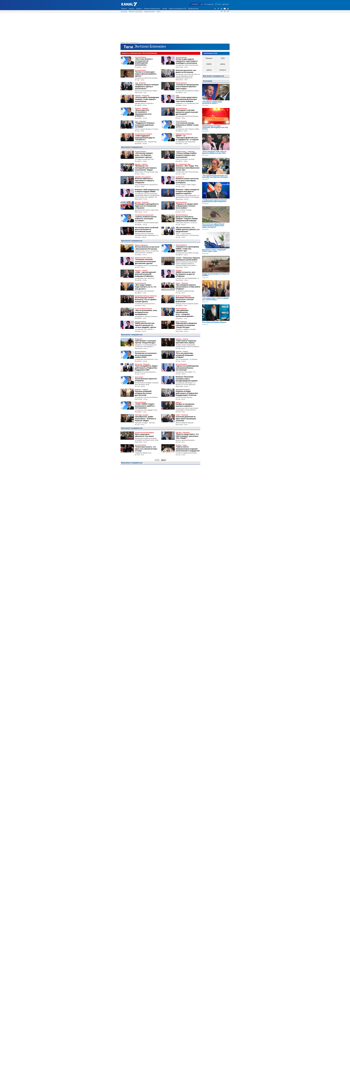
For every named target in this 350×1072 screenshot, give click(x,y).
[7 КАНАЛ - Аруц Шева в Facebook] (218, 8)
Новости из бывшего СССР (177, 8)
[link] (216, 103)
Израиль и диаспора (135, 11)
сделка (209, 70)
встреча (223, 70)
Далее (163, 460)
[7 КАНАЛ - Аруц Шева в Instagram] (221, 8)
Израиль (139, 8)
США (223, 58)
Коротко (131, 8)
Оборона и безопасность (152, 8)
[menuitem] (124, 8)
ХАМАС (209, 64)
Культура (124, 11)
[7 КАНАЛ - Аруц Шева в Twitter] (215, 8)
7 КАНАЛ (123, 42)
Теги (127, 42)
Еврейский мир (193, 8)
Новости (124, 8)
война (222, 64)
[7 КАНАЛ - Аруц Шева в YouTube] (224, 8)
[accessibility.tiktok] (227, 8)
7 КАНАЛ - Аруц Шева (132, 5)
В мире (164, 8)
